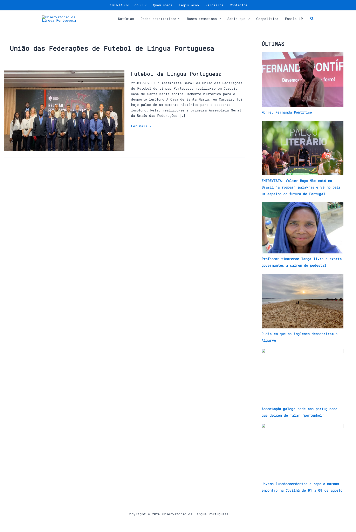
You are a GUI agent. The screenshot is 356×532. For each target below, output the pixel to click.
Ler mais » (141, 125)
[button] (178, 19)
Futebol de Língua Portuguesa (176, 73)
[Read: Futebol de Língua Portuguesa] (64, 110)
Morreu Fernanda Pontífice (287, 112)
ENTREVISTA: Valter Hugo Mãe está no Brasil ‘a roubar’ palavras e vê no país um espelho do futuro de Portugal (301, 187)
